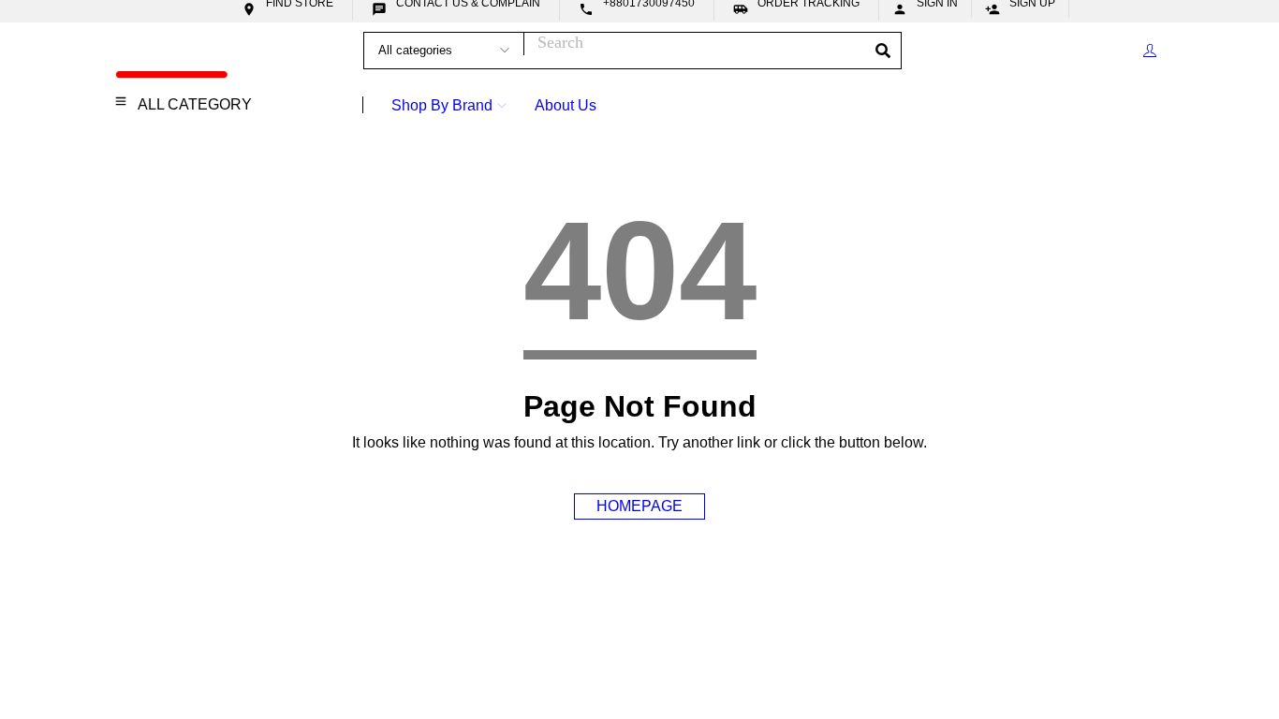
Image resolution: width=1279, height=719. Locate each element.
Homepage (639, 506)
